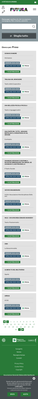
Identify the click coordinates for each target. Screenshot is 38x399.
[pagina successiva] (19, 329)
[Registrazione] (3, 12)
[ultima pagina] (22, 329)
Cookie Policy (19, 366)
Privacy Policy (19, 363)
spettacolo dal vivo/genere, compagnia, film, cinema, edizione (16, 20)
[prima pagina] (4, 321)
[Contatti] (35, 2)
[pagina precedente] (7, 321)
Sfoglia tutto (21, 35)
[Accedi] (3, 8)
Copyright (19, 370)
